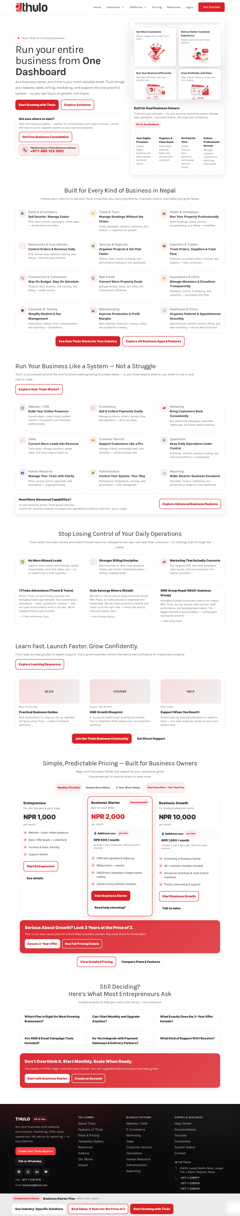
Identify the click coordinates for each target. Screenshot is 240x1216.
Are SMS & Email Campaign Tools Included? (49, 1040)
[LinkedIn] (36, 1171)
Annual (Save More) (98, 787)
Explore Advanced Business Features (190, 504)
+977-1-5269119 (190, 1188)
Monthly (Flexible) (69, 787)
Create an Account (88, 1078)
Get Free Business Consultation (45, 137)
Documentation (185, 1129)
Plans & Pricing (88, 1135)
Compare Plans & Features (141, 962)
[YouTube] (46, 1171)
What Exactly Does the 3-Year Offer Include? (186, 1019)
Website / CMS (136, 1123)
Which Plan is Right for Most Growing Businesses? (52, 1019)
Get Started (211, 7)
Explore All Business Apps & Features (153, 341)
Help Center (183, 1123)
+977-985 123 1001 (47, 151)
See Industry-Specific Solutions (39, 1209)
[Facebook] (18, 1171)
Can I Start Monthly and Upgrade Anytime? (116, 1019)
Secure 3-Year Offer (42, 944)
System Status (185, 1147)
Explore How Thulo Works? (39, 389)
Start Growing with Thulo (37, 105)
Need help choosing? (110, 907)
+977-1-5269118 (190, 1183)
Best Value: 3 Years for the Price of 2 (98, 1209)
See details (35, 878)
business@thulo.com (35, 1185)
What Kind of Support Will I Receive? (187, 1038)
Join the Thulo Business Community (101, 738)
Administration (136, 1165)
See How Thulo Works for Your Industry (88, 341)
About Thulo (87, 1123)
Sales (130, 1141)
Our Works (85, 1159)
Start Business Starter (110, 896)
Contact (180, 1153)
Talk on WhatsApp (30, 1161)
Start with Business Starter (47, 1078)
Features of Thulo (90, 1129)
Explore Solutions (77, 105)
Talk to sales (171, 908)
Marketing (133, 1135)
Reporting (133, 1171)
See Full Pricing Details (82, 944)
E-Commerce (135, 1129)
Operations (134, 1153)
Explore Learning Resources (40, 664)
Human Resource (138, 1159)
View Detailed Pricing (96, 962)
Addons (83, 1153)
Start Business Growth (179, 896)
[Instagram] (28, 1171)
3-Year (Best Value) (128, 787)
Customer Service (139, 1147)
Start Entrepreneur (41, 866)
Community (183, 1141)
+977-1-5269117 (190, 1177)
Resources (85, 1147)
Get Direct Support (151, 738)
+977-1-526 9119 (31, 1179)
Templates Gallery (91, 1141)
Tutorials (181, 1135)
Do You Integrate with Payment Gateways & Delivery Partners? (115, 1040)
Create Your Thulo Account (35, 1151)
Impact (83, 1165)
